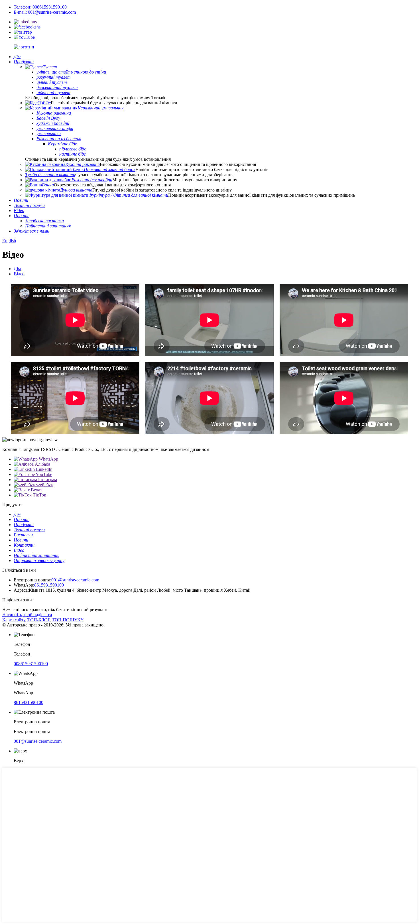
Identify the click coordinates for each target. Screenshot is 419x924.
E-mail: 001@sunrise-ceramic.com (45, 12)
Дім (17, 268)
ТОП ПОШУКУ (68, 619)
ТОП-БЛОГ (38, 619)
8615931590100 (49, 585)
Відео (19, 273)
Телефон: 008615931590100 (40, 7)
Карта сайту (13, 619)
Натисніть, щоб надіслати (27, 614)
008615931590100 (31, 663)
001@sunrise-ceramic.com (75, 579)
